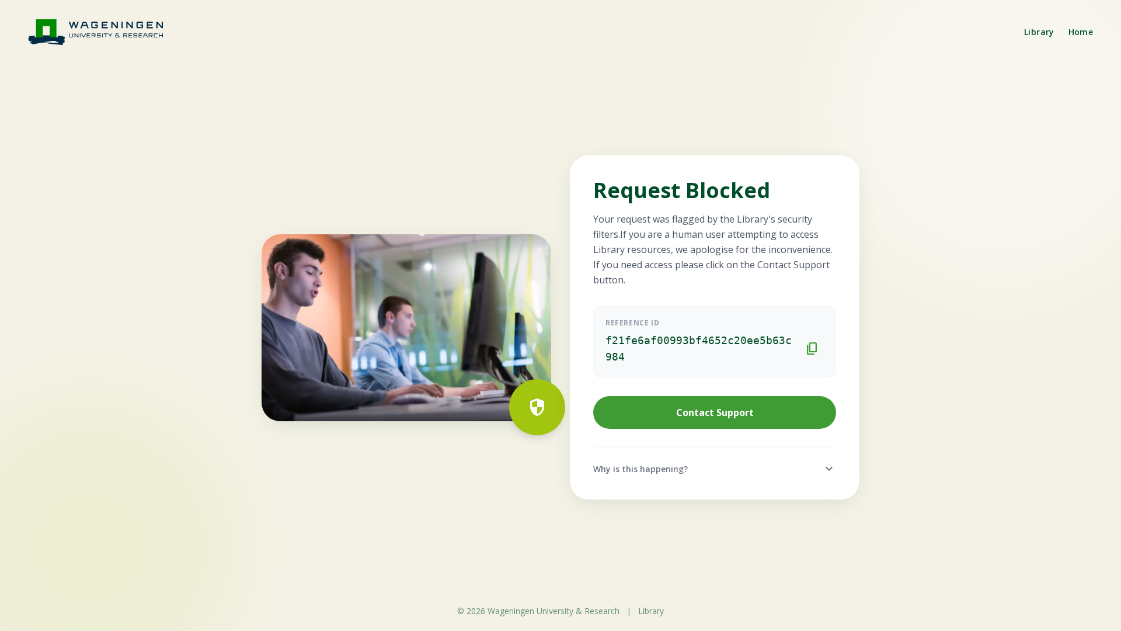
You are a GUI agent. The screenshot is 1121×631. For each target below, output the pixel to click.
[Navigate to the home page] (102, 32)
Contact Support (715, 412)
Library (1039, 31)
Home (1080, 31)
